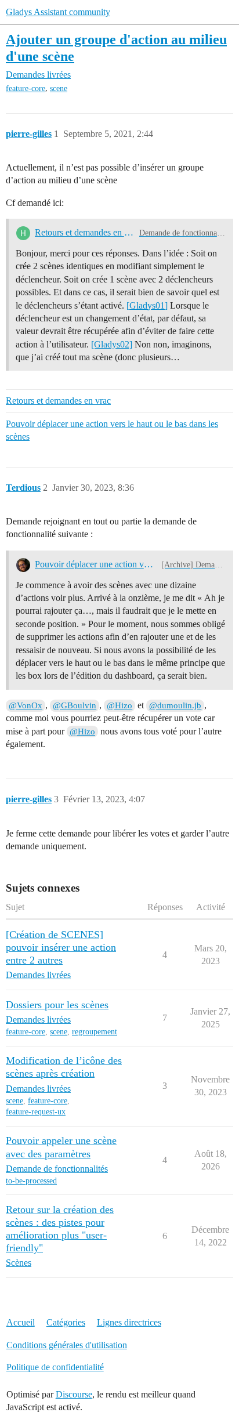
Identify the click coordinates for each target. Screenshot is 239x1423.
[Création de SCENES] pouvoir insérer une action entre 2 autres (61, 947)
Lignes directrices (129, 1322)
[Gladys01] (147, 305)
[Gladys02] (111, 344)
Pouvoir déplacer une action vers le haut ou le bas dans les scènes (112, 430)
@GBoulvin (74, 705)
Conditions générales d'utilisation (66, 1345)
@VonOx (25, 705)
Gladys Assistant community (58, 12)
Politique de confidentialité (55, 1367)
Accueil (20, 1322)
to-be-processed (31, 1180)
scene (58, 88)
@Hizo (119, 705)
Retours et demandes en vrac (85, 232)
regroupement (94, 1031)
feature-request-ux (36, 1111)
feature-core (25, 88)
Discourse (74, 1394)
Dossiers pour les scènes (57, 1005)
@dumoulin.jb (175, 705)
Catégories (65, 1322)
